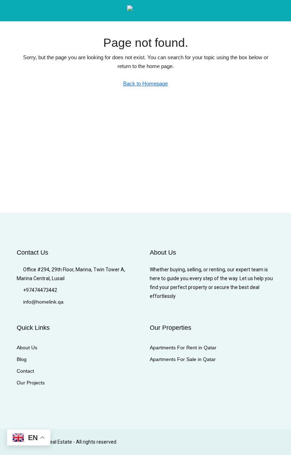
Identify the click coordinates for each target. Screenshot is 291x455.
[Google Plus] (230, 442)
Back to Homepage (145, 84)
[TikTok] (268, 442)
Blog (22, 359)
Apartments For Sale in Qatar (183, 359)
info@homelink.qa (43, 302)
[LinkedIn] (218, 442)
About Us (27, 347)
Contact (25, 371)
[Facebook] (181, 442)
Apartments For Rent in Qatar (183, 347)
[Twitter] (193, 442)
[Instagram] (206, 442)
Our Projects (31, 382)
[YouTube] (243, 442)
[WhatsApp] (255, 442)
